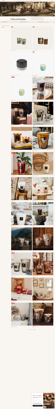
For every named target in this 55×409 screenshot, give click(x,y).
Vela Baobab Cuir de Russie (35, 150)
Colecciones (4, 25)
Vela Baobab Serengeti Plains (13, 125)
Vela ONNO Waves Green (13, 100)
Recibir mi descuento (37, 405)
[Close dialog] (53, 393)
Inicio (2, 25)
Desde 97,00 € (12, 201)
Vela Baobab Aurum (13, 150)
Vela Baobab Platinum (34, 125)
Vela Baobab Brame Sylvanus (35, 301)
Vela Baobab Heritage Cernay (13, 301)
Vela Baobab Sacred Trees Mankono (36, 326)
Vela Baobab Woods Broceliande (14, 326)
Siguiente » (35, 329)
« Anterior (29, 329)
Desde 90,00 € (34, 201)
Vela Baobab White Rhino (35, 100)
